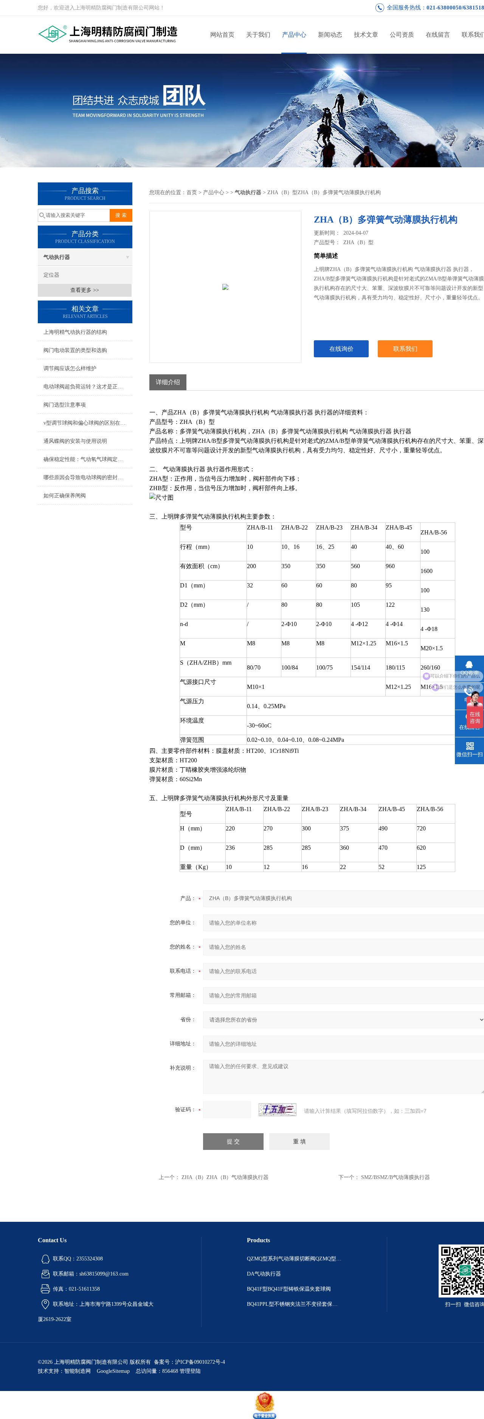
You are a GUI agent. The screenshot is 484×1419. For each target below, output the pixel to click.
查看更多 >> (84, 290)
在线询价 (341, 349)
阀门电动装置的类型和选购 (75, 350)
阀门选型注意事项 (64, 405)
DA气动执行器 (264, 1274)
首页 (191, 192)
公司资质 (402, 34)
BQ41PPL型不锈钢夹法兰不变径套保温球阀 (294, 1304)
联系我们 (405, 349)
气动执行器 (56, 257)
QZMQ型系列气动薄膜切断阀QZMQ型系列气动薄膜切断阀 (294, 1259)
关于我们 (258, 34)
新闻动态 (330, 34)
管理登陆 (190, 1371)
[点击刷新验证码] (277, 1109)
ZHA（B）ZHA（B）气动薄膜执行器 (225, 1177)
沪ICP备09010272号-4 (200, 1362)
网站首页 (222, 34)
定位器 (51, 275)
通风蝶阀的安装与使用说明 (75, 441)
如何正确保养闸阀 (64, 495)
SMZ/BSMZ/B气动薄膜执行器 (395, 1177)
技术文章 (366, 34)
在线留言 (438, 34)
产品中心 (294, 34)
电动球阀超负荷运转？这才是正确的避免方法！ (87, 386)
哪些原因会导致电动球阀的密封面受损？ (87, 477)
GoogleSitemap (113, 1371)
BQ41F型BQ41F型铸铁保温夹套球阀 (289, 1289)
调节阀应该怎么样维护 (69, 368)
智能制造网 (77, 1371)
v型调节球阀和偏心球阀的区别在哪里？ (87, 423)
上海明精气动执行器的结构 (75, 332)
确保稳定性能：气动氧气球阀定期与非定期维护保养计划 (87, 459)
